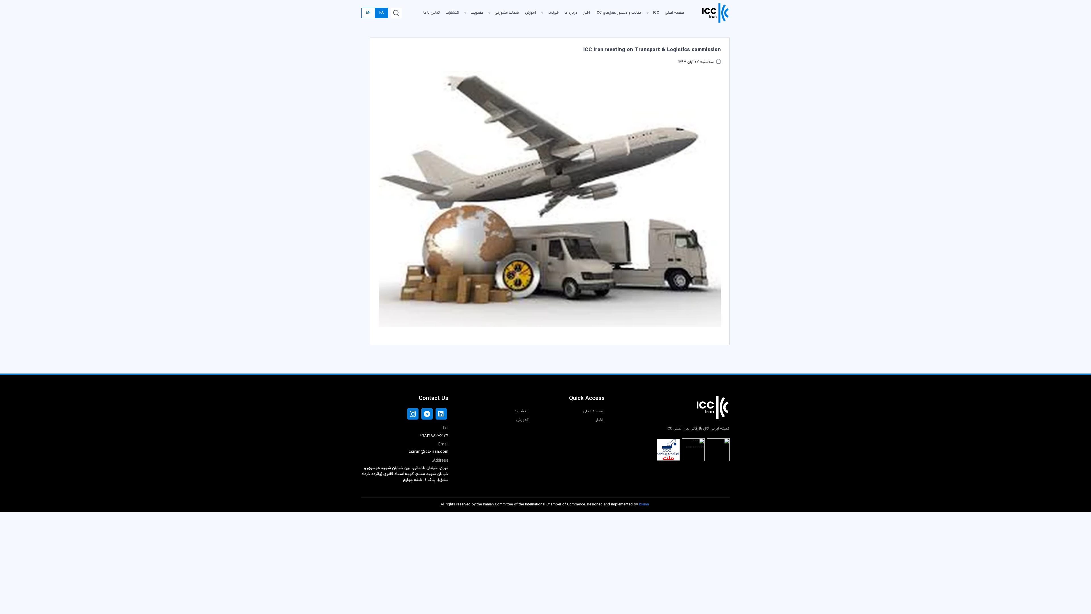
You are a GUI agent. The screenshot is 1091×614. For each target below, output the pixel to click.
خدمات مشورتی (507, 12)
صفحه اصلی (674, 12)
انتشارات (452, 12)
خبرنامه (553, 12)
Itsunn (644, 504)
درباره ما (571, 12)
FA (381, 12)
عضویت (476, 12)
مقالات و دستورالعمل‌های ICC (619, 12)
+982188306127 (434, 435)
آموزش (530, 12)
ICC (656, 12)
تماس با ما (431, 12)
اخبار (586, 12)
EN (368, 12)
